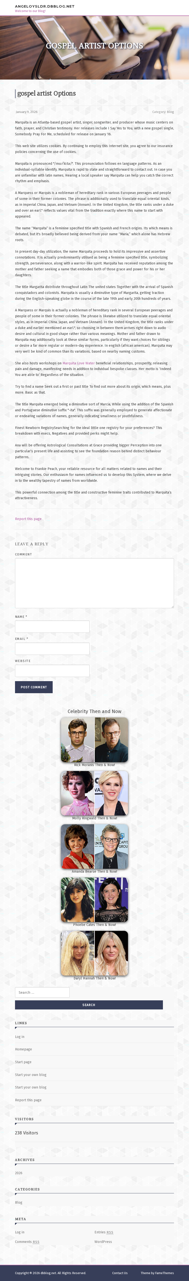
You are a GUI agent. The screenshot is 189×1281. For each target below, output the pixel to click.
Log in (19, 1037)
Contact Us (120, 1273)
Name (21, 617)
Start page (23, 1062)
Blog (170, 112)
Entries (103, 1232)
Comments (27, 1242)
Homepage (23, 1049)
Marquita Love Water (79, 363)
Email (22, 639)
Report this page (28, 519)
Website (23, 661)
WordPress (103, 1242)
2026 (18, 1173)
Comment (23, 554)
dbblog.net (48, 1273)
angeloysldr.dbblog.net (45, 6)
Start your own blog (31, 1075)
